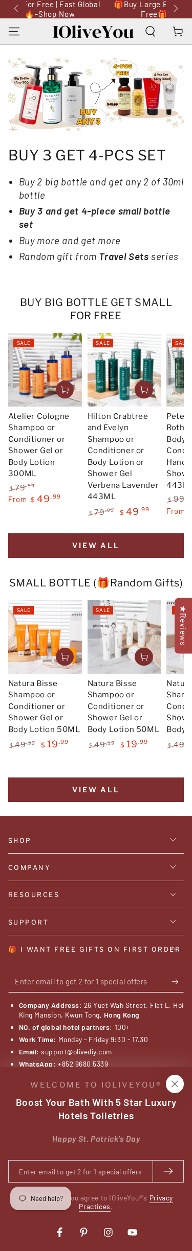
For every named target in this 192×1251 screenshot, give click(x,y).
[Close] (174, 1084)
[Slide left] (17, 9)
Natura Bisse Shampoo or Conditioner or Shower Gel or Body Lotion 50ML (44, 706)
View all (95, 545)
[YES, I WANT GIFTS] (178, 982)
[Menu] (14, 31)
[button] (150, 31)
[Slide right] (175, 9)
